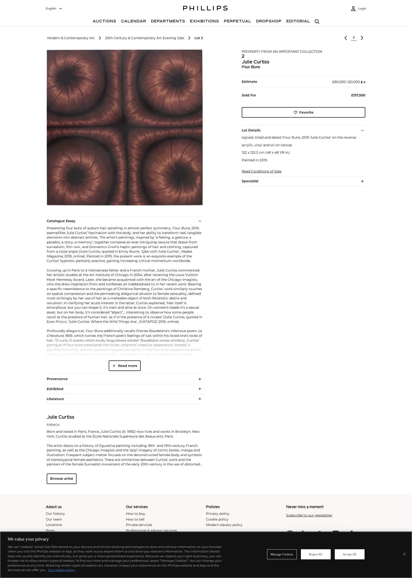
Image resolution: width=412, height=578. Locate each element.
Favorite (306, 112)
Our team (54, 519)
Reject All (315, 554)
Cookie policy (217, 519)
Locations (54, 525)
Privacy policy (217, 513)
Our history (55, 513)
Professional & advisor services (151, 530)
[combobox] (54, 9)
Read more (127, 366)
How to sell (135, 519)
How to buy (135, 513)
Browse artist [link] (61, 478)
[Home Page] (205, 9)
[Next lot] (362, 38)
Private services (139, 525)
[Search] (317, 21)
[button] (123, 128)
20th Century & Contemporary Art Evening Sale (144, 38)
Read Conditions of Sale (261, 171)
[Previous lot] (345, 38)
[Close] (404, 554)
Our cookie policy (61, 570)
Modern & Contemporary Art (71, 38)
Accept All (349, 554)
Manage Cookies (282, 554)
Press (50, 530)
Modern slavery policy (224, 525)
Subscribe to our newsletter (309, 515)
